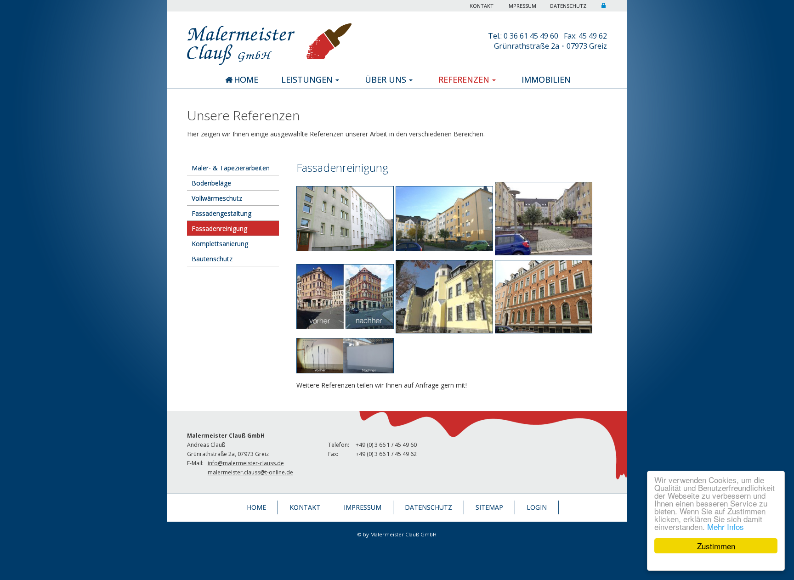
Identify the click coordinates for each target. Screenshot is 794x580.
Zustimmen (716, 546)
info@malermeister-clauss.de (246, 463)
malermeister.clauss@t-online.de (250, 472)
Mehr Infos (725, 526)
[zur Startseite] (269, 38)
